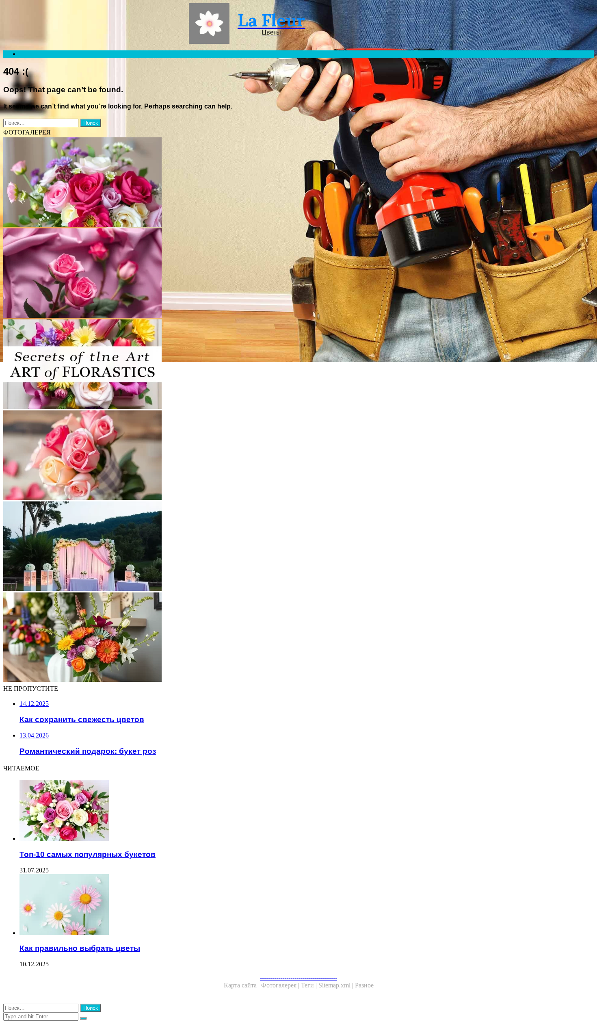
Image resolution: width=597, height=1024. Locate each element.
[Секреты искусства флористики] (247, 364)
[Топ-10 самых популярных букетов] (255, 811)
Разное (364, 985)
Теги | (309, 985)
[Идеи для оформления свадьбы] (247, 546)
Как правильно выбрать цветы (79, 948)
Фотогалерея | (281, 985)
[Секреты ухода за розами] (247, 273)
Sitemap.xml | (336, 985)
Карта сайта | (242, 985)
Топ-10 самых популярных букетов (87, 854)
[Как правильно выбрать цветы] (255, 905)
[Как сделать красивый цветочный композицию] (247, 182)
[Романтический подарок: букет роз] (247, 455)
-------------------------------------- (298, 977)
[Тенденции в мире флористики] (247, 637)
